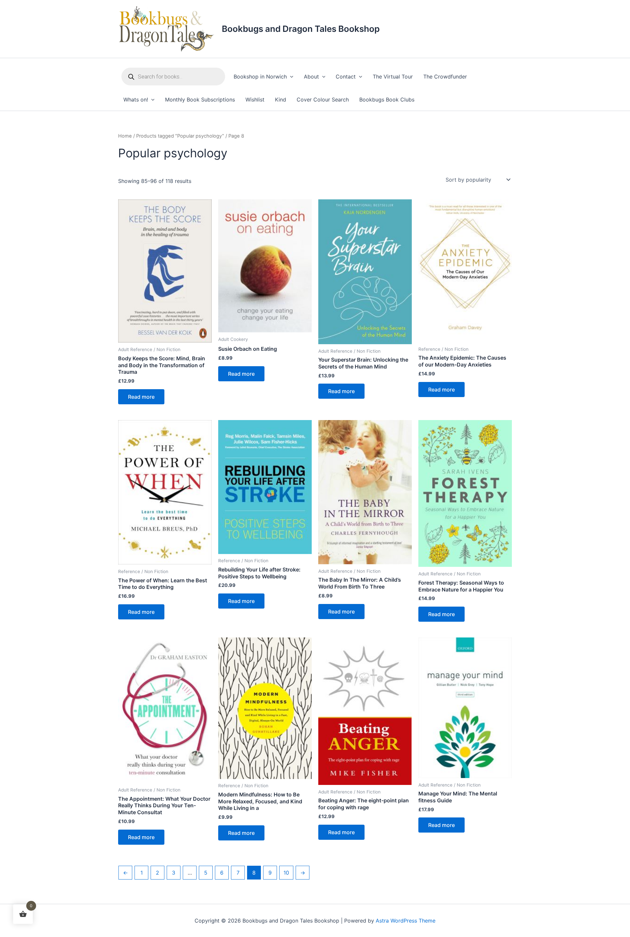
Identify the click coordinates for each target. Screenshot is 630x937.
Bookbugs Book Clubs (386, 99)
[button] (290, 77)
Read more (141, 396)
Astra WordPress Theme (405, 920)
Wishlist (254, 99)
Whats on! (135, 99)
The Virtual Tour (393, 76)
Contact (346, 76)
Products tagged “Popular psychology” (180, 136)
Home (125, 136)
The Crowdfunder (445, 76)
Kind (280, 99)
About (311, 76)
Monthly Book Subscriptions (200, 99)
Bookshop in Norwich (260, 76)
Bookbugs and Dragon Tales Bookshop (301, 29)
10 (286, 872)
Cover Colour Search (323, 99)
